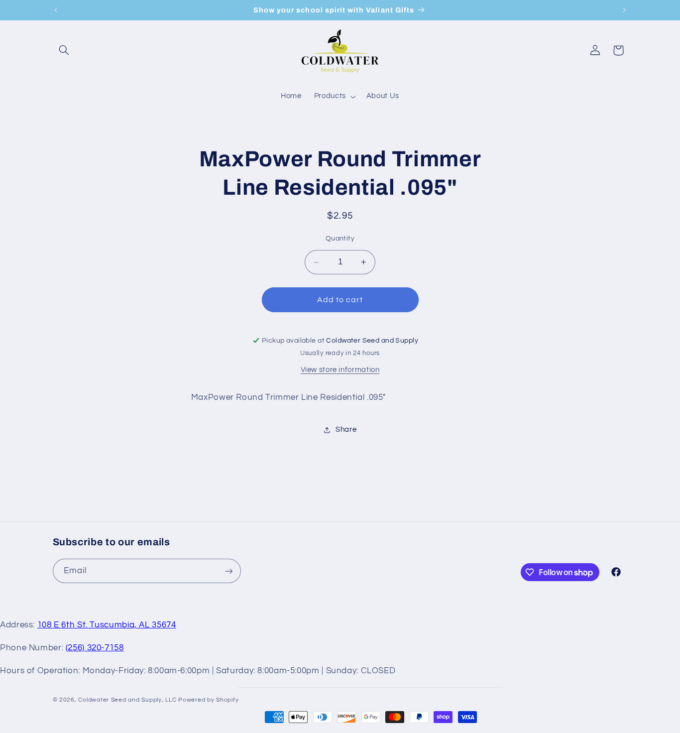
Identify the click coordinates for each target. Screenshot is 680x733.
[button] (64, 50)
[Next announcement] (624, 10)
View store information (340, 369)
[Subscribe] (228, 571)
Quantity (340, 238)
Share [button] (346, 429)
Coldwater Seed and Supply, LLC (127, 700)
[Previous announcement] (56, 10)
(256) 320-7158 (95, 647)
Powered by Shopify (208, 700)
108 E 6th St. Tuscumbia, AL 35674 (106, 624)
